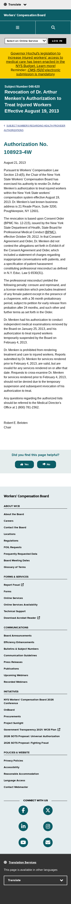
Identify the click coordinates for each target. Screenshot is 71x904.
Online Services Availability (20, 604)
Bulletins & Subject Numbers (21, 649)
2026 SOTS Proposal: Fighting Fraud (26, 743)
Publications (11, 668)
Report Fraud (14, 585)
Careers (8, 521)
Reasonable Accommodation (21, 774)
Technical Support (15, 611)
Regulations (11, 540)
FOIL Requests (13, 547)
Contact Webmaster (16, 787)
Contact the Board (15, 527)
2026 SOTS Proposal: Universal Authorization (32, 736)
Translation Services (22, 862)
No (48, 464)
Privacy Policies (13, 760)
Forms (7, 591)
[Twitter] (48, 810)
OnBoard (9, 710)
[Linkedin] (23, 826)
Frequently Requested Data (20, 554)
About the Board (14, 514)
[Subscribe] (48, 842)
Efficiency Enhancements (19, 642)
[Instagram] (48, 826)
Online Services (13, 598)
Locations (10, 534)
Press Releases (13, 662)
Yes (26, 464)
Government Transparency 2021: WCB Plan (32, 729)
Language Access (14, 780)
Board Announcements (18, 635)
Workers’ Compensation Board (25, 15)
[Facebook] (23, 810)
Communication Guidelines (20, 655)
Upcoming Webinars (16, 675)
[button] (18, 27)
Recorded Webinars (15, 682)
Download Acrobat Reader (22, 618)
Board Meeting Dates (17, 560)
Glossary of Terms (15, 567)
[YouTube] (23, 842)
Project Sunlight (13, 723)
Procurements (12, 716)
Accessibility (11, 767)
